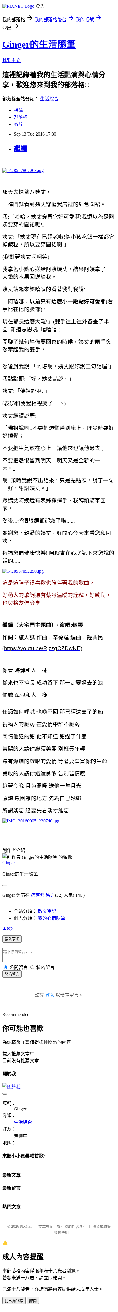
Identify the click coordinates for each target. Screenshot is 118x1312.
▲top (7, 928)
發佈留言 (12, 974)
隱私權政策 (101, 1226)
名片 (18, 124)
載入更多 (12, 939)
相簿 (18, 110)
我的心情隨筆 (51, 918)
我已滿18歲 (14, 1301)
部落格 (20, 117)
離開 (33, 1301)
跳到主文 (11, 60)
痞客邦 (38, 895)
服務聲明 (61, 1232)
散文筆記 (47, 911)
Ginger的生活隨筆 (39, 44)
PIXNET (26, 1226)
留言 (50, 895)
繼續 (20, 148)
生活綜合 (49, 98)
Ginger (8, 862)
